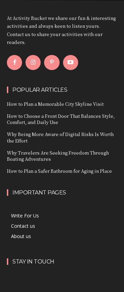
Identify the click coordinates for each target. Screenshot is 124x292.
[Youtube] (70, 62)
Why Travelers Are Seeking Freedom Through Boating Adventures (58, 155)
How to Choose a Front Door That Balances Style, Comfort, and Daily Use (61, 119)
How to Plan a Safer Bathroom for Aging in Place (59, 171)
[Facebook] (14, 62)
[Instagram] (33, 62)
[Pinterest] (51, 62)
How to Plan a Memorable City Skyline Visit (55, 104)
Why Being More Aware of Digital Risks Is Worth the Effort (60, 137)
